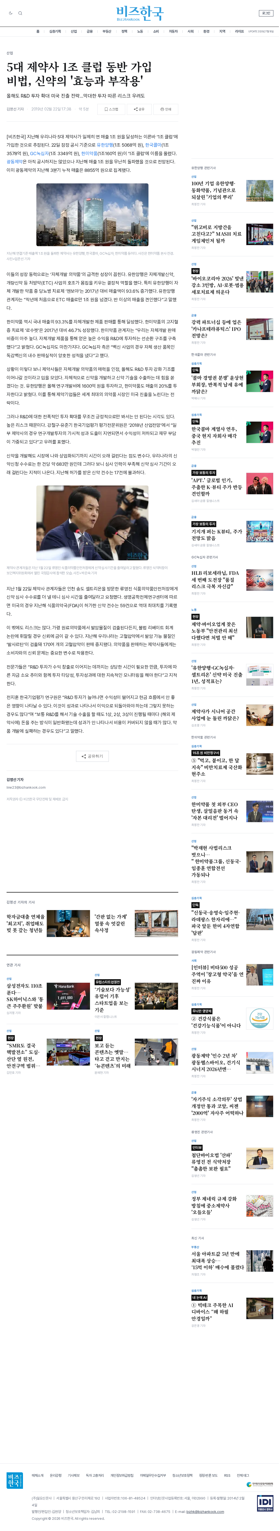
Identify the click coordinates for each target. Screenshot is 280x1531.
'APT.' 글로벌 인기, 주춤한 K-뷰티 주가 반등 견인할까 (216, 484)
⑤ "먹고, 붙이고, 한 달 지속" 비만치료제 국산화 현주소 (216, 764)
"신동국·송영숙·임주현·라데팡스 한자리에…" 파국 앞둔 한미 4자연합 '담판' (215, 919)
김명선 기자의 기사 (21, 902)
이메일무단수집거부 (153, 1475)
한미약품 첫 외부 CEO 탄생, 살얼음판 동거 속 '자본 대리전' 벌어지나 (214, 811)
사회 (190, 31)
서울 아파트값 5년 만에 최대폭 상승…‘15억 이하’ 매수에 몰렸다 (217, 1261)
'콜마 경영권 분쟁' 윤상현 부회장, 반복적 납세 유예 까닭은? (217, 381)
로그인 (266, 13)
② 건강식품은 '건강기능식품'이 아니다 (216, 1019)
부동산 (107, 31)
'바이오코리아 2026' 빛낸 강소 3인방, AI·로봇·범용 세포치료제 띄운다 (217, 282)
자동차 (173, 31)
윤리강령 (55, 1475)
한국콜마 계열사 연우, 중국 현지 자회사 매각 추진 (214, 432)
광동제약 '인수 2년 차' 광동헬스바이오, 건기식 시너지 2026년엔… (215, 1062)
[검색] (20, 13)
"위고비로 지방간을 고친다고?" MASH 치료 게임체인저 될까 (216, 234)
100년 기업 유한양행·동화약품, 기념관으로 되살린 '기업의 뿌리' (213, 190)
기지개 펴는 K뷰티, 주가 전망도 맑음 (216, 532)
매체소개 (37, 1475)
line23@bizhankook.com (26, 787)
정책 (124, 31)
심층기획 (55, 31)
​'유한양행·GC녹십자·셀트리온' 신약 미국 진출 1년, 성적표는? (217, 674)
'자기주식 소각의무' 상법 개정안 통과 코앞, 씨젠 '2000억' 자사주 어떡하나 (217, 1106)
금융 (89, 31)
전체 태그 (243, 1475)
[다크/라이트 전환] (11, 13)
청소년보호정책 (182, 1475)
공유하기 (95, 756)
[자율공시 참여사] (265, 1503)
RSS (227, 1475)
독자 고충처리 (95, 1475)
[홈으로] (15, 1480)
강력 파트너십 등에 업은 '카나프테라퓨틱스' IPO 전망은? (216, 329)
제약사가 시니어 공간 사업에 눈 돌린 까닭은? (215, 715)
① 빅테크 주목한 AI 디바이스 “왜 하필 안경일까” (212, 1309)
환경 (206, 31)
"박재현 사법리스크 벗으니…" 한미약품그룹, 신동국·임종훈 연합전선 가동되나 (216, 861)
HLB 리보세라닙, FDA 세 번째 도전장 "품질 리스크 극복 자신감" (215, 580)
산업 (74, 31)
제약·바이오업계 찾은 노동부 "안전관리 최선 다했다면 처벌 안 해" (214, 628)
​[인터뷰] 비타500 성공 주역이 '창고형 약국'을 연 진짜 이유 (217, 974)
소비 (156, 31)
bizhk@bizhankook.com (205, 1512)
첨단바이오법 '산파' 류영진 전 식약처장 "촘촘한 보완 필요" (211, 1159)
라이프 (239, 31)
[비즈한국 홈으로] (140, 13)
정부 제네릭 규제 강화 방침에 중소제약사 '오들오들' (214, 1205)
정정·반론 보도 (208, 1475)
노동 (140, 31)
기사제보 (73, 1475)
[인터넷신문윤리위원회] (259, 1484)
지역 (222, 31)
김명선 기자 (15, 109)
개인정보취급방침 (121, 1475)
